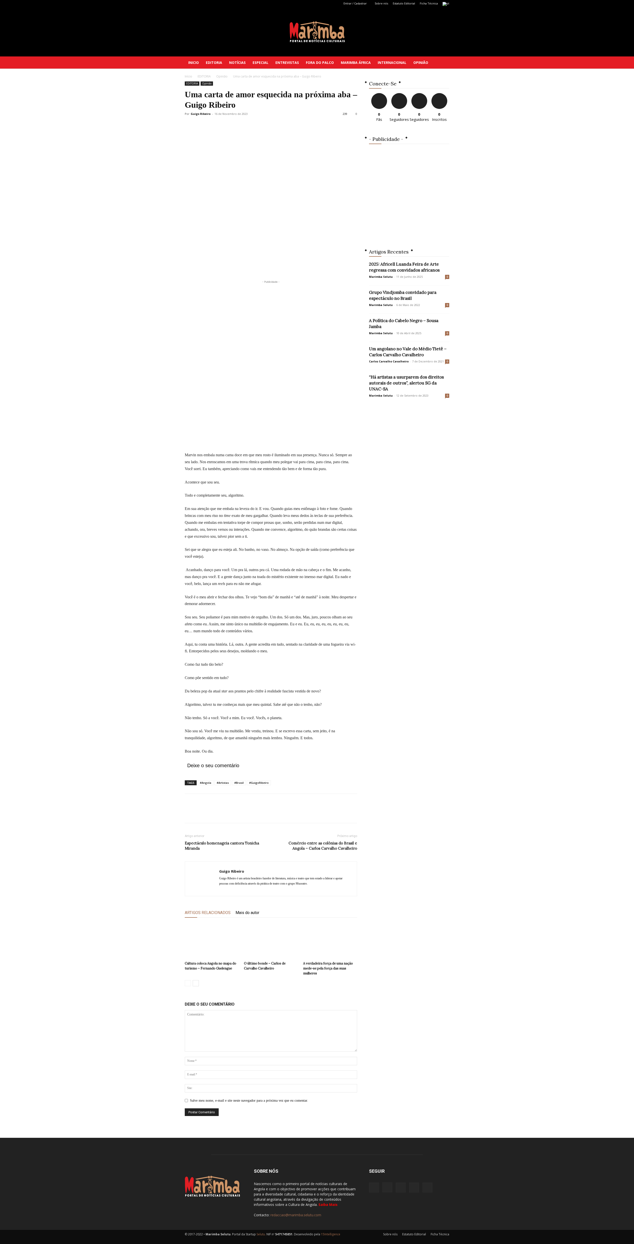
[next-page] (196, 983)
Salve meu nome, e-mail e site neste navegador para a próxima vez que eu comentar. (249, 1100)
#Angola (205, 783)
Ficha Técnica (429, 3)
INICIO (193, 62)
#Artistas (223, 783)
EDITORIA (214, 62)
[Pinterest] (212, 813)
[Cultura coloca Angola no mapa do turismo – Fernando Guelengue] (212, 940)
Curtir (379, 95)
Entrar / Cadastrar (355, 3)
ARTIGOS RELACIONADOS (208, 912)
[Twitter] (213, 3)
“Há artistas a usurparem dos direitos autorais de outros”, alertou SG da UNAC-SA (406, 383)
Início (188, 76)
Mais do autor (247, 912)
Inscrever (439, 95)
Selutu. (261, 1234)
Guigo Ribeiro (201, 114)
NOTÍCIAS (237, 62)
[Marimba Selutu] (317, 31)
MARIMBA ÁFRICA (356, 62)
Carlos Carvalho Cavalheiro (389, 361)
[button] (443, 62)
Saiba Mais (328, 1204)
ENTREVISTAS (287, 62)
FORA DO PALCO (320, 62)
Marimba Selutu (381, 277)
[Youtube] (221, 3)
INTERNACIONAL (392, 62)
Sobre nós (381, 3)
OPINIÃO (420, 62)
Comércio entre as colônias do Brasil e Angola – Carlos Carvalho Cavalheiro (323, 846)
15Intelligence (330, 1234)
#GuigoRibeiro (259, 783)
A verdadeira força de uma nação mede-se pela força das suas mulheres (328, 968)
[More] (235, 813)
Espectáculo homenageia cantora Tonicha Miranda (222, 846)
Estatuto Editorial (404, 3)
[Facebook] (188, 3)
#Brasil (239, 783)
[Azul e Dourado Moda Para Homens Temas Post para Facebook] (409, 193)
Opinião (222, 76)
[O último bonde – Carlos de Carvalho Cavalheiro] (271, 940)
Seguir (399, 95)
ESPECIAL (260, 62)
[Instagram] (196, 3)
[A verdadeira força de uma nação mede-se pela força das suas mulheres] (330, 940)
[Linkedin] (205, 3)
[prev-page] (188, 983)
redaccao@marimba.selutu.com (295, 1215)
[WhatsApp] (224, 813)
